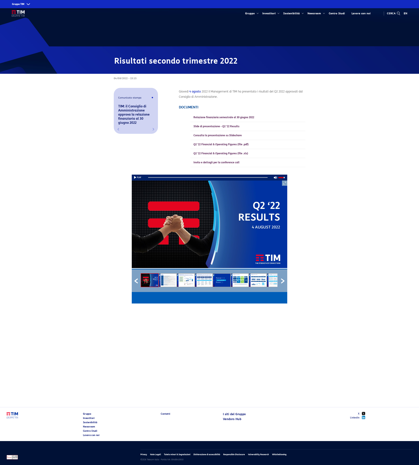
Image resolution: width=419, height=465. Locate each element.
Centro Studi (90, 431)
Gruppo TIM (18, 4)
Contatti (165, 414)
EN (405, 13)
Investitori (269, 13)
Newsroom (314, 13)
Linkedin (355, 417)
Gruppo (250, 13)
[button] (118, 129)
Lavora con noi (91, 435)
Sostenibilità (291, 13)
